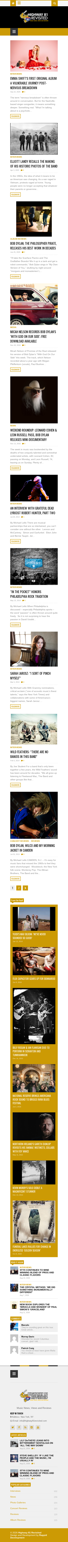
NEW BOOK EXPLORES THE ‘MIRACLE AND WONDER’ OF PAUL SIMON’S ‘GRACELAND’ (38, 1307)
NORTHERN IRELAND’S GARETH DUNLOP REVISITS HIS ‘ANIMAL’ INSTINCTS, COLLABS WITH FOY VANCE (33, 1147)
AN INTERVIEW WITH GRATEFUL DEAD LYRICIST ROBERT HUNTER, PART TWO (32, 510)
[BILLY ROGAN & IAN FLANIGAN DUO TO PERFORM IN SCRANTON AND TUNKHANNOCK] (34, 1016)
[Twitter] (12, 1427)
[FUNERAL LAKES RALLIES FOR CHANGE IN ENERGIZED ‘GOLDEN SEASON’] (34, 1222)
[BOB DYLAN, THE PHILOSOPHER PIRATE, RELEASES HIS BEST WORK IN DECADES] (34, 219)
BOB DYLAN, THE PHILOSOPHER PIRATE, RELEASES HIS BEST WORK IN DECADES (33, 245)
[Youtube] (38, 1427)
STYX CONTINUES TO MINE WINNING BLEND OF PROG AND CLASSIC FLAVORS (37, 1272)
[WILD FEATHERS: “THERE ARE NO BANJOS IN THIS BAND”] (34, 729)
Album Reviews (18, 239)
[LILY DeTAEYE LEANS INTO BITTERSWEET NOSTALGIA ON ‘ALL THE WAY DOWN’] (14, 1443)
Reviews (35, 841)
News (13, 426)
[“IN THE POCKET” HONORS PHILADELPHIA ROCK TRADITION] (34, 566)
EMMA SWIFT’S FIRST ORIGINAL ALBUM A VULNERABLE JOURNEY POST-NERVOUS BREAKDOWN (33, 83)
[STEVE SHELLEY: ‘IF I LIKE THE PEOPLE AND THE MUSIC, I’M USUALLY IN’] (14, 1458)
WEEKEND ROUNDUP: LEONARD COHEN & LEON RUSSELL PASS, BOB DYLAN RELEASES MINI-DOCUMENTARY (33, 435)
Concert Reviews (19, 841)
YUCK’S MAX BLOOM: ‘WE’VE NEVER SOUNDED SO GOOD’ (29, 936)
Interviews (16, 74)
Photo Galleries (33, 1502)
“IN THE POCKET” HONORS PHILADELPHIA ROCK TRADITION (29, 594)
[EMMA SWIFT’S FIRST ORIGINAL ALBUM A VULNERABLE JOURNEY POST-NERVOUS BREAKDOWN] (34, 56)
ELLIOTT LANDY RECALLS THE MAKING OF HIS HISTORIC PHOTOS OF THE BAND (33, 163)
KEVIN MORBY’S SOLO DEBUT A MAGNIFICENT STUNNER (27, 1189)
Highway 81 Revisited (29, 1532)
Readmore (15, 116)
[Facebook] (19, 1427)
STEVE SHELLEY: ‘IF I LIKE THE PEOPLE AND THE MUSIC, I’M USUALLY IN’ (37, 1458)
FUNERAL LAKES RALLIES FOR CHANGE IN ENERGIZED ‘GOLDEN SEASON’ (32, 1248)
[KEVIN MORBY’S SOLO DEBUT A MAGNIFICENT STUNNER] (34, 1172)
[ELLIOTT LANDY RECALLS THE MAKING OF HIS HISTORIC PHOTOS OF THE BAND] (34, 139)
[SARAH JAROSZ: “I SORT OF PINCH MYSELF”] (34, 649)
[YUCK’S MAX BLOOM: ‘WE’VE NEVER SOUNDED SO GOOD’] (34, 919)
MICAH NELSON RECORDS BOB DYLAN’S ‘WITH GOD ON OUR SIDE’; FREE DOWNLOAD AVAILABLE (33, 336)
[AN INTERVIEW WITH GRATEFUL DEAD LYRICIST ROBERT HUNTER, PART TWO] (34, 488)
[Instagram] (31, 1427)
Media (13, 327)
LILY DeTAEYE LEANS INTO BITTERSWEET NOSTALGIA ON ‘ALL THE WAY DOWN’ (36, 1443)
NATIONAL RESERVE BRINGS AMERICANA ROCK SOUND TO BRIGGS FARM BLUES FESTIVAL (32, 1099)
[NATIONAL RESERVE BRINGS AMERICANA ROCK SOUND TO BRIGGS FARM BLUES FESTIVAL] (34, 1078)
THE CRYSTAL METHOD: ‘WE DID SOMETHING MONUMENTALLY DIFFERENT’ (37, 1289)
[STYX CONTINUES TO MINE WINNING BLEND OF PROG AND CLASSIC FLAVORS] (14, 1270)
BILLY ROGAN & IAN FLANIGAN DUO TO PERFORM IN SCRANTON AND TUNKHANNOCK (31, 1051)
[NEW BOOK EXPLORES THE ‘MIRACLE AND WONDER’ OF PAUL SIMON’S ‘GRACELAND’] (14, 1305)
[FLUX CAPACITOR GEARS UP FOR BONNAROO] (34, 961)
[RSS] (25, 1427)
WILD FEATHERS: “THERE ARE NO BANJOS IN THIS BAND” (29, 754)
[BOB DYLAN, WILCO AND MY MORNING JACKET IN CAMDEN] (34, 815)
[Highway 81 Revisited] (34, 21)
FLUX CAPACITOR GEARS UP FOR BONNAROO (34, 979)
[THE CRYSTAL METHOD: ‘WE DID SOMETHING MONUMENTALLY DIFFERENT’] (14, 1288)
